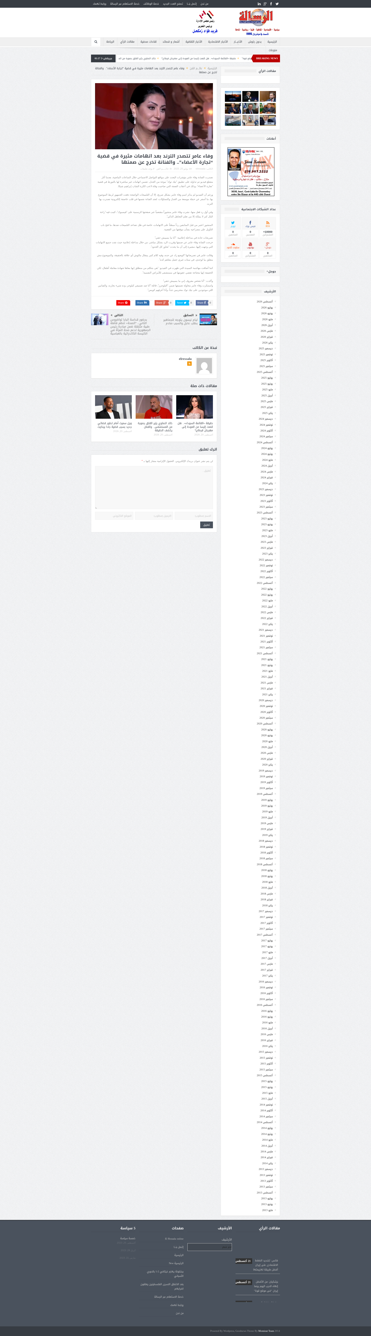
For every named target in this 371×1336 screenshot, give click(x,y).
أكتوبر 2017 (266, 923)
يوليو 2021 (267, 659)
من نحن (204, 3)
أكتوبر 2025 (266, 360)
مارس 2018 (267, 893)
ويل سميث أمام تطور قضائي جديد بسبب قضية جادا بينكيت (115, 425)
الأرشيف (227, 1239)
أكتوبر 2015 (266, 1063)
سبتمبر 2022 (266, 577)
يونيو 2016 (267, 1016)
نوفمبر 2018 (266, 846)
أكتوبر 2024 (266, 430)
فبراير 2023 (267, 547)
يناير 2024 (267, 483)
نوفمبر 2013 (266, 1175)
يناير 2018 (267, 905)
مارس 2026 (267, 330)
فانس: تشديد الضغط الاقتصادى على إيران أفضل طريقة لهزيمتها (256, 1243)
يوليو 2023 (267, 518)
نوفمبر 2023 (266, 495)
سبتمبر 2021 (266, 647)
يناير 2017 (267, 975)
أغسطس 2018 (265, 864)
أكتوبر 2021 (266, 641)
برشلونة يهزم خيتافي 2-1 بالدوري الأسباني (165, 1273)
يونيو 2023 (267, 524)
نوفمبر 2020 (266, 706)
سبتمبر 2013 (266, 1186)
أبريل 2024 (267, 465)
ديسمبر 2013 (266, 1169)
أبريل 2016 (267, 1028)
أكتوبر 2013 (266, 1180)
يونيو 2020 (267, 735)
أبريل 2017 (267, 958)
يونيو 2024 (267, 454)
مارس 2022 (267, 612)
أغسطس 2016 (265, 1005)
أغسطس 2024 (265, 442)
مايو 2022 (267, 600)
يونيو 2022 (267, 594)
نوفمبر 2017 (266, 917)
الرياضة (110, 41)
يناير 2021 (267, 694)
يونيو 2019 (267, 805)
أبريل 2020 (267, 747)
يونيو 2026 (267, 313)
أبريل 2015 (267, 1098)
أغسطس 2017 (265, 934)
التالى (118, 315)
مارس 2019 (267, 823)
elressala (200, 168)
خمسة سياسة (127, 1238)
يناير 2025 (267, 413)
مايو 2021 (267, 670)
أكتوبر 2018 (266, 852)
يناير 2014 (267, 1163)
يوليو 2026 (267, 307)
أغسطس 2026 (265, 301)
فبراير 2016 (267, 1040)
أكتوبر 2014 (266, 1110)
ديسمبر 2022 (266, 559)
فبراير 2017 (267, 969)
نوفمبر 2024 (266, 424)
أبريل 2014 (267, 1145)
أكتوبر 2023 (266, 501)
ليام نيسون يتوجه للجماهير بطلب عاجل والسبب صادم (180, 321)
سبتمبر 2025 (266, 366)
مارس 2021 (267, 682)
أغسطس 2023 (265, 512)
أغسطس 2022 (265, 583)
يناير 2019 (267, 835)
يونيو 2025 (267, 383)
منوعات (273, 50)
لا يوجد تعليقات (147, 168)
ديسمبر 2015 (266, 1051)
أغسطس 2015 (265, 1075)
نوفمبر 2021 (266, 635)
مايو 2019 (267, 811)
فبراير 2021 (267, 688)
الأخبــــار (238, 41)
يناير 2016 (267, 1046)
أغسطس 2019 (265, 794)
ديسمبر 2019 (266, 770)
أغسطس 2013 (265, 1192)
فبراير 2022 (267, 618)
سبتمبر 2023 (266, 506)
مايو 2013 (267, 1210)
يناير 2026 (267, 342)
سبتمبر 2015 (266, 1069)
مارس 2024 (267, 471)
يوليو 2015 (267, 1081)
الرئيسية (272, 41)
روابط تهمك (99, 3)
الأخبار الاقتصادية (218, 41)
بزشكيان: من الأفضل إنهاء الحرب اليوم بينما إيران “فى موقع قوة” (256, 1265)
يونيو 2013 (267, 1204)
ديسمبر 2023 (266, 489)
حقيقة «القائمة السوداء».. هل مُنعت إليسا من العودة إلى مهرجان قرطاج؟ (252, 58)
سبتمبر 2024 (266, 436)
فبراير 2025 (267, 407)
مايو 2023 (267, 530)
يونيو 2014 (267, 1134)
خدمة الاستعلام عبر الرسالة (125, 3)
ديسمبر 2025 (266, 348)
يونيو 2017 (267, 946)
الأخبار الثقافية (194, 41)
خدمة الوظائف (151, 3)
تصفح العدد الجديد (173, 3)
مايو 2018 (267, 881)
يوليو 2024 (267, 448)
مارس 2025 (267, 401)
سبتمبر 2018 (266, 858)
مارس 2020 (267, 752)
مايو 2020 (267, 741)
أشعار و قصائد (171, 41)
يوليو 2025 (267, 377)
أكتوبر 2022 (266, 571)
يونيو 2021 (267, 665)
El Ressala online (174, 1238)
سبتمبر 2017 (266, 928)
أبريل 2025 (267, 395)
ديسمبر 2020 (266, 700)
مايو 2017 (267, 952)
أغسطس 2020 (265, 723)
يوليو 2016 (267, 1011)
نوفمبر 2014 (266, 1104)
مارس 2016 (267, 1034)
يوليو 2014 (267, 1128)
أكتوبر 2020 (266, 712)
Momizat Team (266, 1331)
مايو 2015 (267, 1092)
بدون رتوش (254, 41)
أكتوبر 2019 (266, 782)
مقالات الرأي (127, 41)
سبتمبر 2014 (266, 1116)
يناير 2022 (267, 624)
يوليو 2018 (267, 870)
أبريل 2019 (267, 817)
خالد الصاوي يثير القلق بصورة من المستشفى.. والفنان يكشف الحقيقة (173, 58)
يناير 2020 (267, 764)
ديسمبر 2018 (266, 840)
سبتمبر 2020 (266, 717)
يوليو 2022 (267, 588)
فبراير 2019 (267, 829)
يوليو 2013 (267, 1198)
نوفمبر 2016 (266, 987)
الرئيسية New (176, 1263)
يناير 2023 (267, 553)
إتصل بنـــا (192, 3)
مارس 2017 (267, 963)
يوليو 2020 (267, 729)
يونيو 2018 (267, 876)
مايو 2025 (267, 389)
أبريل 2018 (267, 887)
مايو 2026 (267, 319)
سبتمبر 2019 (266, 788)
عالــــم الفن (162, 168)
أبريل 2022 (267, 606)
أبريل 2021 (267, 676)
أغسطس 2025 (265, 372)
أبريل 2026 (267, 325)
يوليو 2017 (267, 940)
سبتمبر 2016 (266, 999)
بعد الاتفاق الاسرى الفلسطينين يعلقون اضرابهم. (162, 1286)
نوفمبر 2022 (266, 565)
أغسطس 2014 (265, 1122)
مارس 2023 (267, 541)
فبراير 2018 (267, 899)
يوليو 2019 (267, 800)
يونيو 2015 (267, 1087)
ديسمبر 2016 (266, 981)
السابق (188, 315)
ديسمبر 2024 (266, 418)
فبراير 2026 (267, 336)
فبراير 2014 (267, 1157)
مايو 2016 (267, 1022)
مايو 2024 (267, 459)
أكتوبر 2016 (266, 993)
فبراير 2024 (267, 477)
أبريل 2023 (267, 536)
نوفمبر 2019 (266, 776)
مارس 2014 (267, 1151)
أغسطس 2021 (265, 653)
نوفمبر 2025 (266, 354)
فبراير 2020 (267, 758)
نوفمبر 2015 (266, 1057)
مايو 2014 (267, 1139)
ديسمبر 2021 (266, 629)
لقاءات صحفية (148, 41)
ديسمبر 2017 (266, 911)
